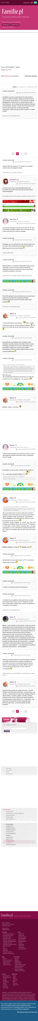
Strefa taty (21, 945)
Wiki (14, 981)
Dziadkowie (21, 944)
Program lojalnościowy (20, 964)
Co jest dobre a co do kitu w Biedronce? (15, 813)
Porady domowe (22, 948)
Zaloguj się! (6, 24)
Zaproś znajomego (19, 966)
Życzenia (15, 983)
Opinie (4, 958)
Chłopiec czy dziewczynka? (9, 941)
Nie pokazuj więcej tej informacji (27, 1012)
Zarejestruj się (15, 24)
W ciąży (5, 978)
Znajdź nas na (27, 2)
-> (25, 154)
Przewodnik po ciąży (8, 935)
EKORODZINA (9, 826)
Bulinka (12, 445)
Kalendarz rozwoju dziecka (9, 944)
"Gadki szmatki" (9, 817)
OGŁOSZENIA (9, 824)
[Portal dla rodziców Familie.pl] (12, 14)
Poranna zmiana (9, 811)
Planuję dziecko (22, 941)
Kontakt (17, 958)
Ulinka (12, 498)
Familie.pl (7, 76)
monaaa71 (13, 179)
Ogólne (18, 67)
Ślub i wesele (22, 940)
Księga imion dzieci (7, 942)
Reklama (17, 960)
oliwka (12, 313)
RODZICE (8, 835)
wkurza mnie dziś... (10, 815)
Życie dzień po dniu (8, 960)
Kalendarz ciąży (7, 937)
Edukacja (5, 948)
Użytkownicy (22, 947)
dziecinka (13, 219)
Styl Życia (5, 986)
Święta (4, 983)
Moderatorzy (18, 963)
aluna (12, 617)
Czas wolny (5, 987)
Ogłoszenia (21, 933)
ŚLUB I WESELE (10, 831)
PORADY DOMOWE (11, 844)
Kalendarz (5, 950)
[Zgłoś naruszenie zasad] (17, 92)
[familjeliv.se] (35, 2)
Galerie (15, 980)
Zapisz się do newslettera (8, 27)
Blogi (14, 977)
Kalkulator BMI (6, 945)
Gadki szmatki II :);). (10, 818)
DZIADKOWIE (9, 837)
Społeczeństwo (6, 961)
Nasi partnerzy (18, 967)
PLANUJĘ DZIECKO (11, 833)
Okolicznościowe (7, 964)
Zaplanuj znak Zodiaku (8, 953)
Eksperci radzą (22, 937)
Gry (4, 947)
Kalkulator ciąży (7, 938)
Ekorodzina (21, 935)
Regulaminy (18, 961)
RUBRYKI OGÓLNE (10, 829)
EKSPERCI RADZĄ (10, 828)
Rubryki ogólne (22, 938)
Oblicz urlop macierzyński (9, 940)
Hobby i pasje (6, 963)
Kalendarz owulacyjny (8, 933)
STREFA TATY (9, 839)
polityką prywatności (22, 1009)
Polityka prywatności (20, 970)
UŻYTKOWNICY (10, 67)
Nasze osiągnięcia (19, 969)
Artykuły (15, 978)
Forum (3, 67)
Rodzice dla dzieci (7, 951)
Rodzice (21, 942)
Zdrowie (5, 984)
